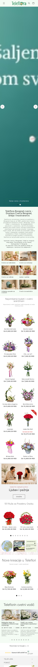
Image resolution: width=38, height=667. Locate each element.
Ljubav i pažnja (24, 277)
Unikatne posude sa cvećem (8, 292)
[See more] (6, 545)
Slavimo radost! (28, 329)
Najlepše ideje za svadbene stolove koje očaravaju (10, 624)
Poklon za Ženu (28, 456)
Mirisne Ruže (10, 456)
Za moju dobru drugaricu (10, 404)
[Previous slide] (2, 107)
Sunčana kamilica (26, 587)
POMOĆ (7, 662)
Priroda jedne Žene (10, 354)
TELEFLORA (8, 659)
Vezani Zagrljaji (10, 379)
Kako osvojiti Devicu (28, 379)
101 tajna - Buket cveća (9, 527)
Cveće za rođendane (8, 262)
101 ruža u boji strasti (26, 527)
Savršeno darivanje (10, 329)
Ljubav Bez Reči (28, 429)
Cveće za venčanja (25, 262)
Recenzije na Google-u (18, 646)
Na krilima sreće (28, 404)
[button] (4, 3)
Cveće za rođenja (7, 277)
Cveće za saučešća (25, 291)
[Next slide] (36, 107)
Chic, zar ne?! (28, 354)
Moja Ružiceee (9, 587)
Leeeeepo (10, 429)
